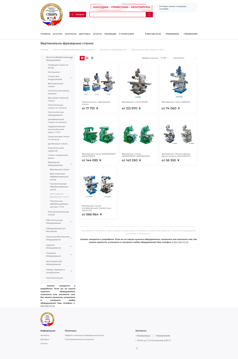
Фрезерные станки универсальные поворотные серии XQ (96, 208)
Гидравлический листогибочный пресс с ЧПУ (56, 129)
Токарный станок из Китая (58, 66)
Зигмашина (54, 72)
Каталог (80, 14)
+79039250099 (190, 34)
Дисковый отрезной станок (58, 99)
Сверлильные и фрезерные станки (96, 103)
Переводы (110, 34)
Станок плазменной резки (58, 156)
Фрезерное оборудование (113, 49)
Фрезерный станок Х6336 (135, 102)
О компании (126, 34)
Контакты (71, 34)
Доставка (84, 34)
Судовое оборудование (53, 246)
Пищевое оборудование (53, 254)
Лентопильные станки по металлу (57, 106)
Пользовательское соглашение (79, 339)
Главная (45, 34)
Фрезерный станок (59, 169)
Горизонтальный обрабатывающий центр (59, 187)
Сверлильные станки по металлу (59, 138)
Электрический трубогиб (56, 149)
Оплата (97, 34)
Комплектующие (54, 278)
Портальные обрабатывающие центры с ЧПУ (59, 204)
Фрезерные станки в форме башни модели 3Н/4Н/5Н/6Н (176, 155)
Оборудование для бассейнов (55, 230)
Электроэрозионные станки (58, 213)
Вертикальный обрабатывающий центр (59, 176)
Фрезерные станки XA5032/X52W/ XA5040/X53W (136, 155)
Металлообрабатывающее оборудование (74, 49)
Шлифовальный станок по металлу (57, 120)
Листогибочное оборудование (56, 113)
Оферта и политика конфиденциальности (84, 335)
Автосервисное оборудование (54, 262)
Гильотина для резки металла (58, 92)
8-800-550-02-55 (153, 34)
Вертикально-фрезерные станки (59, 195)
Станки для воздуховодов (55, 77)
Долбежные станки (57, 143)
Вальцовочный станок (55, 85)
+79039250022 (172, 34)
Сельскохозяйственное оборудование (56, 238)
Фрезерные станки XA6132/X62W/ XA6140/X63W (99, 155)
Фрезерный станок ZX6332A (176, 102)
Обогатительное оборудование (54, 221)
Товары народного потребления (55, 271)
